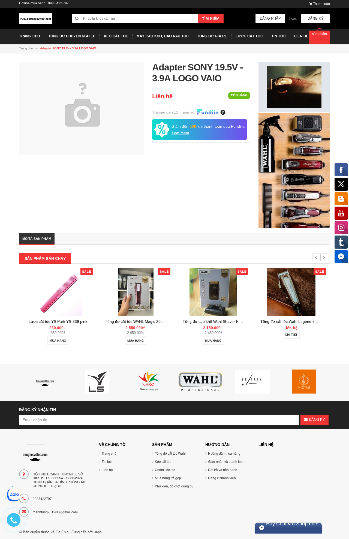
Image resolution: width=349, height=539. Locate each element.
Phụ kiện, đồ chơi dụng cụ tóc (176, 486)
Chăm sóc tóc (165, 469)
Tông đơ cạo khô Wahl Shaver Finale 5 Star (220, 321)
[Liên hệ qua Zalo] (13, 495)
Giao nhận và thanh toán (226, 461)
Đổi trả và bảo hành (222, 469)
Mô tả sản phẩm (36, 239)
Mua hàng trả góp (168, 477)
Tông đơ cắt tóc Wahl (170, 453)
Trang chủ (109, 453)
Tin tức (107, 461)
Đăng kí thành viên (222, 477)
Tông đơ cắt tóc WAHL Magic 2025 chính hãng (145, 321)
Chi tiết (291, 334)
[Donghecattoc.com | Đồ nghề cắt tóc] (35, 21)
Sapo (98, 531)
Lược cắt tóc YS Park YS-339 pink (58, 321)
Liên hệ (107, 469)
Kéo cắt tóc (163, 461)
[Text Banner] (294, 170)
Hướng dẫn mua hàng (224, 453)
